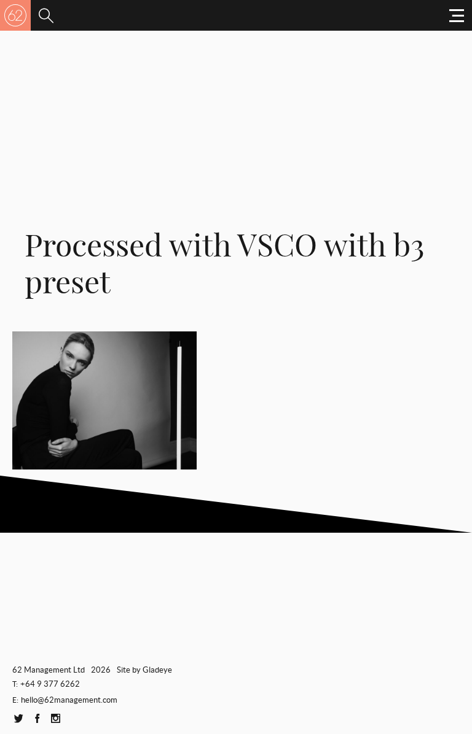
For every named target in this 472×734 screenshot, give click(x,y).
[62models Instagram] (55, 719)
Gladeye (157, 669)
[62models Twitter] (18, 719)
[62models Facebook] (37, 719)
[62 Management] (15, 15)
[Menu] (46, 15)
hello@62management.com (69, 700)
